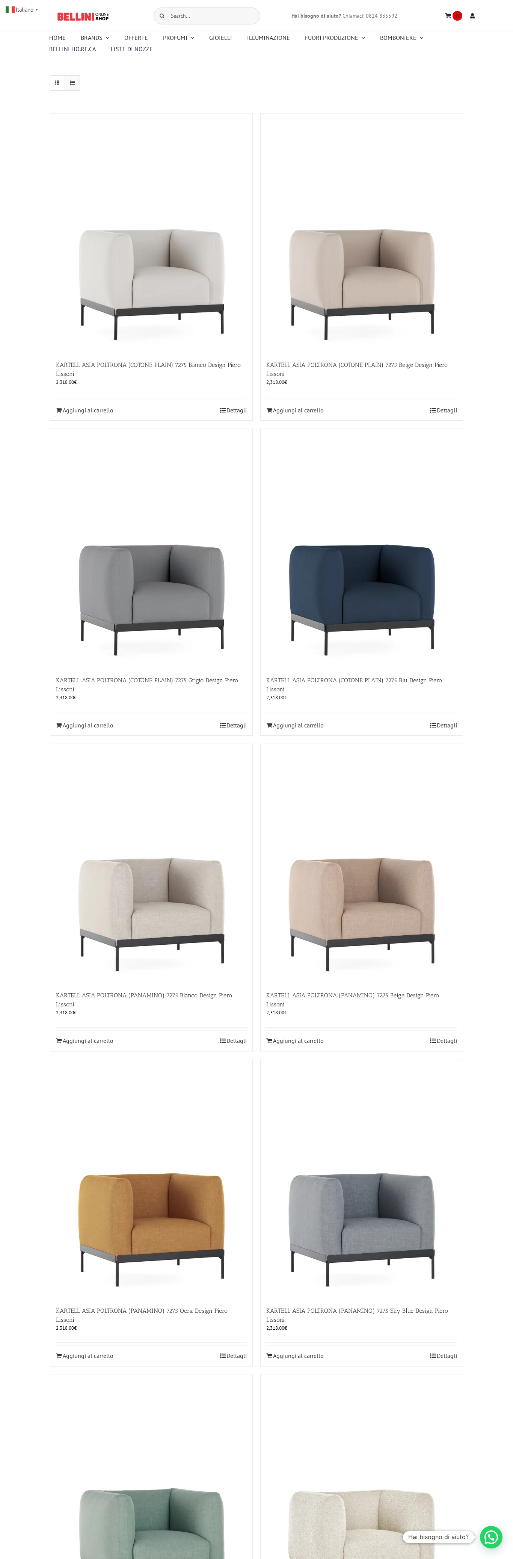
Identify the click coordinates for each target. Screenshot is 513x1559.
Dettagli (236, 410)
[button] (491, 1537)
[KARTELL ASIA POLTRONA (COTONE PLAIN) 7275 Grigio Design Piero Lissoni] (151, 548)
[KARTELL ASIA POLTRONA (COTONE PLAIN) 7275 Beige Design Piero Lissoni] (362, 233)
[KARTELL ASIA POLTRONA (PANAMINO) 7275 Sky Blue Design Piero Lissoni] (362, 1179)
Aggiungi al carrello (88, 410)
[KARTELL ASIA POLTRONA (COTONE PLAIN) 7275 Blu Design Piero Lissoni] (362, 548)
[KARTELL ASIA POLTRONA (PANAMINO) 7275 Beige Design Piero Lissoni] (362, 863)
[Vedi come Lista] (72, 83)
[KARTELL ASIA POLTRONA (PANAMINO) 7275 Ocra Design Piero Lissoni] (151, 1179)
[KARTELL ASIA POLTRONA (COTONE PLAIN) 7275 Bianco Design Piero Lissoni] (151, 233)
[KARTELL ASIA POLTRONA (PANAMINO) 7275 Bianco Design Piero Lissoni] (151, 863)
